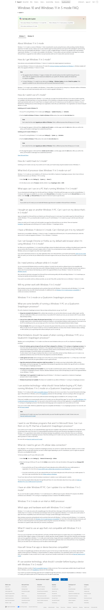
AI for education (40, 602)
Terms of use (63, 607)
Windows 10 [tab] (31, 36)
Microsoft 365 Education (41, 593)
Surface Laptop (7, 589)
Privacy (57, 607)
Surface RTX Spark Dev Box (9, 593)
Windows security (22, 271)
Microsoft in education (41, 586)
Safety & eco (75, 607)
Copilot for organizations (9, 595)
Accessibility (86, 600)
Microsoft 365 (25, 2)
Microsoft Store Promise (26, 600)
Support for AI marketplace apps (74, 593)
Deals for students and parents (42, 600)
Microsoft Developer (71, 589)
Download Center (25, 589)
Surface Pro (7, 586)
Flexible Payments (25, 602)
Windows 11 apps (8, 602)
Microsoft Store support (26, 591)
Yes (55, 579)
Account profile (24, 586)
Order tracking (24, 595)
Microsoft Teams (55, 598)
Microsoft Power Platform (56, 595)
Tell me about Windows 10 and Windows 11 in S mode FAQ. (33, 22)
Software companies (71, 600)
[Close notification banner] (83, 19)
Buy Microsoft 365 (66, 2)
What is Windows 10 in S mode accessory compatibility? (61, 22)
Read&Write (45, 393)
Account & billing (49, 2)
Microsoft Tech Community (73, 595)
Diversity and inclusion (88, 598)
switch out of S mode (80, 253)
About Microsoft (87, 589)
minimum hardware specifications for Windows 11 (62, 66)
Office (31, 2)
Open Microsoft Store (23, 155)
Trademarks (69, 607)
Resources (57, 2)
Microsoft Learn (71, 591)
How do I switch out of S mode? (28, 416)
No (64, 579)
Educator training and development (43, 598)
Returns (23, 593)
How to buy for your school (41, 595)
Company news (86, 591)
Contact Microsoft (51, 607)
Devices (42, 2)
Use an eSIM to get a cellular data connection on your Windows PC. (54, 469)
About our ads (86, 607)
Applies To (21, 12)
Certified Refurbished (25, 598)
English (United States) (11, 606)
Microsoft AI (54, 586)
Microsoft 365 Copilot (55, 600)
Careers (85, 586)
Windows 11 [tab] (22, 36)
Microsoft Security (55, 589)
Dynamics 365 (54, 591)
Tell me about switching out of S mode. (28, 26)
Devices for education (41, 589)
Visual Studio (70, 602)
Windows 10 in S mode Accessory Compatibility (47, 519)
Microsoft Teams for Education (42, 591)
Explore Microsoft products (9, 600)
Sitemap (45, 607)
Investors (85, 595)
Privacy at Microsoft (87, 593)
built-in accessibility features (41, 392)
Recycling (80, 607)
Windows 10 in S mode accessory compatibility (67, 290)
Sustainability (86, 602)
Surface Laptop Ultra (8, 591)
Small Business (54, 602)
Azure (69, 586)
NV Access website (24, 407)
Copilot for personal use (9, 598)
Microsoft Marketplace (72, 598)
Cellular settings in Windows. (50, 474)
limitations (20, 224)
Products (36, 2)
